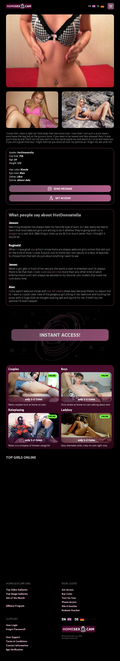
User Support (13, 637)
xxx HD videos (55, 291)
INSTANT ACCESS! (60, 335)
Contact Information (17, 645)
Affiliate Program (15, 605)
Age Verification (14, 649)
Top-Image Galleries (17, 593)
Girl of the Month (15, 598)
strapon (13, 233)
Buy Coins (67, 593)
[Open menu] (111, 6)
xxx (33, 249)
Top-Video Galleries (17, 589)
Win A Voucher (69, 606)
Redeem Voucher (71, 610)
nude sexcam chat (50, 271)
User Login (11, 625)
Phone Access (69, 602)
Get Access (68, 589)
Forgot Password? (16, 629)
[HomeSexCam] (19, 6)
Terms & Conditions (16, 641)
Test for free (69, 598)
